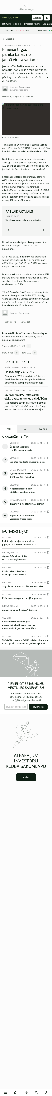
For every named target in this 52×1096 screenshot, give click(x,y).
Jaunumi (6, 23)
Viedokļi (17, 23)
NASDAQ (26, 352)
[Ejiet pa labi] (43, 230)
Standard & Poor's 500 (13, 346)
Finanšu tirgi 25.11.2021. (19, 372)
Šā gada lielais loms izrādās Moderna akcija (23, 586)
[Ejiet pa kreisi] (8, 230)
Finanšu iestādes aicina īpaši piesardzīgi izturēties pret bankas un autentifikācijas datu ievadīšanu (19, 625)
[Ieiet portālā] (46, 1092)
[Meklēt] (36, 1092)
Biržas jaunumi (12, 367)
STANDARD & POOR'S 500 (14, 45)
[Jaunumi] (16, 1092)
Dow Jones (7, 352)
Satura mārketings (14, 390)
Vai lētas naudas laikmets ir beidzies (23, 220)
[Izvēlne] (5, 1092)
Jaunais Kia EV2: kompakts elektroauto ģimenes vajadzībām (25, 396)
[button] (16, 707)
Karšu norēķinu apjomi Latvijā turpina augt (22, 598)
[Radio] (26, 1092)
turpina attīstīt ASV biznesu (27, 503)
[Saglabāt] (48, 443)
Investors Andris (31, 23)
